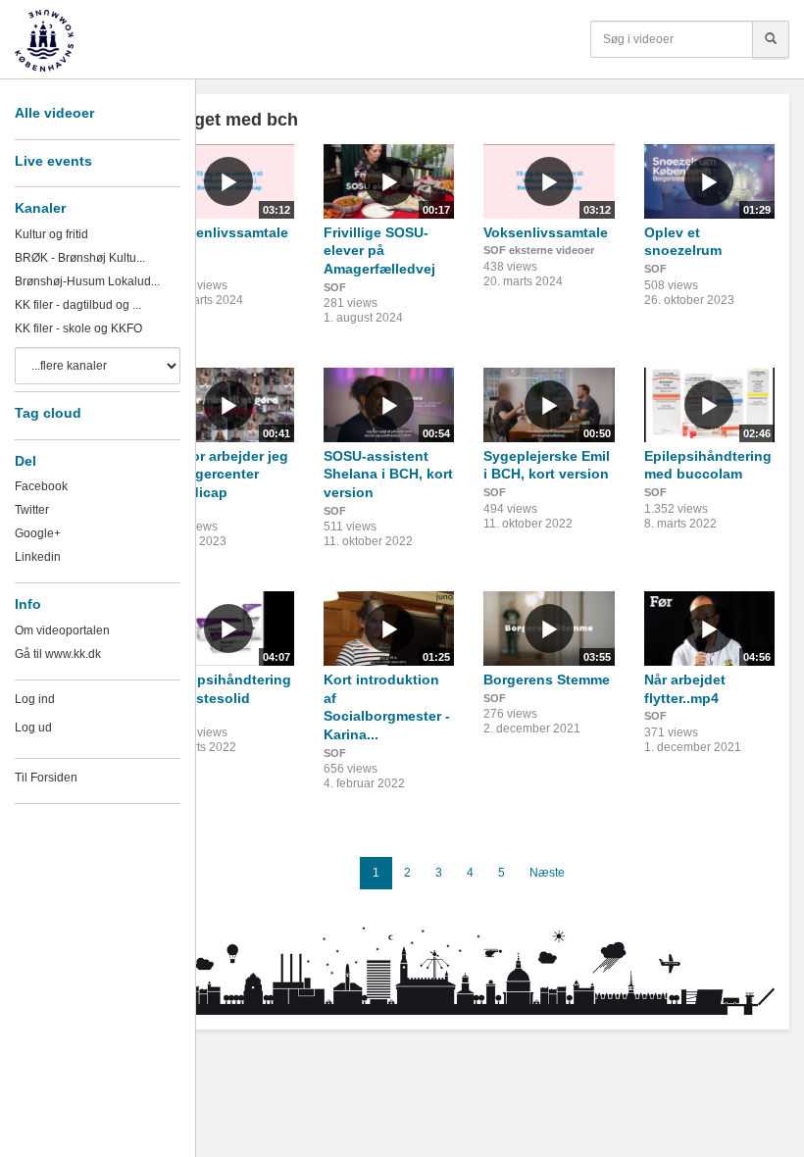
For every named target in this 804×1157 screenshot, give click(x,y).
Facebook (41, 486)
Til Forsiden (46, 777)
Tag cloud (48, 413)
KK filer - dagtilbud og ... (78, 305)
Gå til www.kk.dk (58, 654)
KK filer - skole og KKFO (78, 328)
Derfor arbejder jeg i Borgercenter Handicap (226, 474)
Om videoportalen (62, 630)
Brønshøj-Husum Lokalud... (87, 281)
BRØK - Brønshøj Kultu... (80, 258)
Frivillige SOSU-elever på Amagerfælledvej (379, 251)
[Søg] (770, 39)
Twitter (32, 510)
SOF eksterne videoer (538, 250)
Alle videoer (54, 113)
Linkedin (38, 557)
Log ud (33, 727)
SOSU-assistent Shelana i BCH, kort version (388, 474)
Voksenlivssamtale (545, 232)
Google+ (38, 533)
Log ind (35, 699)
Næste (547, 873)
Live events (53, 161)
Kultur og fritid (51, 234)
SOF (335, 287)
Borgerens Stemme (546, 679)
